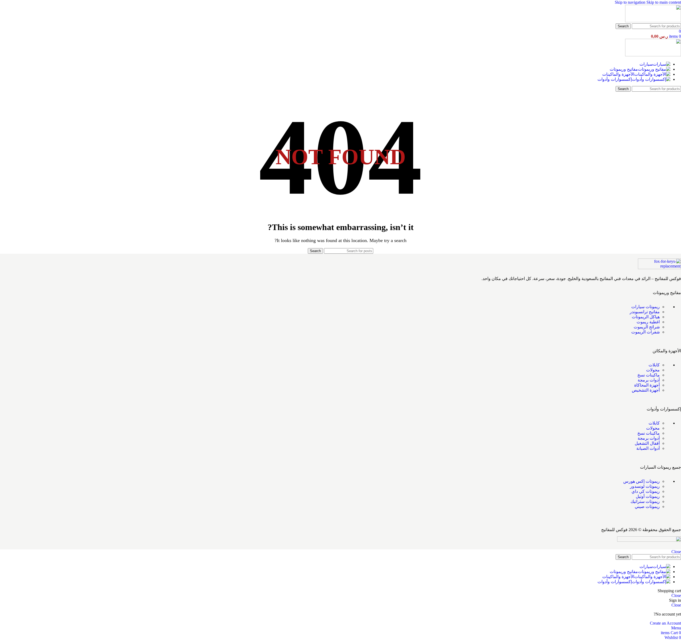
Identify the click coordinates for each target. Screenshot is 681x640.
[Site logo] (653, 21)
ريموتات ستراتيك (645, 501)
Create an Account (665, 623)
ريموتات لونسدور (645, 486)
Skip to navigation (630, 2)
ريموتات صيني (647, 506)
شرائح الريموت (647, 327)
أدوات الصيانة (648, 448)
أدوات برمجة (649, 380)
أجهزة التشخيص (646, 390)
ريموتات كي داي (646, 491)
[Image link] (659, 267)
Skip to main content (663, 2)
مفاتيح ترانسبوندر (645, 312)
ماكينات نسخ (648, 375)
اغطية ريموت (648, 322)
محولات (653, 370)
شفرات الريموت (645, 332)
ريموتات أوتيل (648, 496)
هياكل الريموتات (646, 317)
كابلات (654, 365)
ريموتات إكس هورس (641, 481)
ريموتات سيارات (645, 306)
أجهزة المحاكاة (647, 385)
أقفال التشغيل (647, 443)
